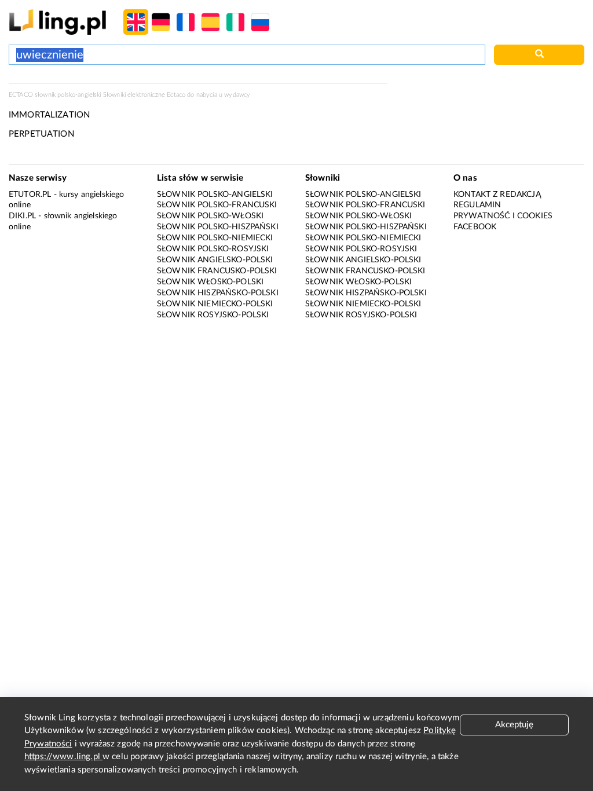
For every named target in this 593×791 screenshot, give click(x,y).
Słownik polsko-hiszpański (218, 227)
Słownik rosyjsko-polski (213, 315)
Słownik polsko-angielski (215, 195)
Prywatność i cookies (502, 216)
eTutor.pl (30, 195)
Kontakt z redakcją (497, 195)
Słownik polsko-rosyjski (213, 249)
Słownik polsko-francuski (217, 205)
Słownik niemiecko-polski (215, 304)
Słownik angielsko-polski (215, 260)
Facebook (474, 227)
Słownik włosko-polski (210, 282)
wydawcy (237, 94)
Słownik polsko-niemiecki (215, 238)
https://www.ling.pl (63, 756)
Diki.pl (22, 216)
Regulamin (477, 205)
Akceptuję (514, 724)
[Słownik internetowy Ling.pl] (57, 21)
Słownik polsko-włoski (210, 216)
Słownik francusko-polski (217, 271)
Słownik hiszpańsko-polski (218, 293)
